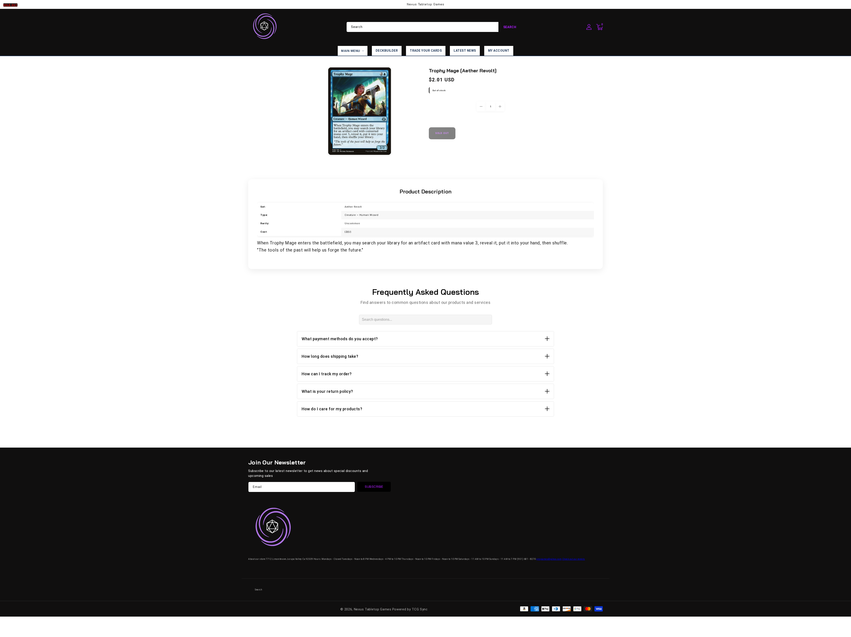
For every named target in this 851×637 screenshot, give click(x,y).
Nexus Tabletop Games (372, 609)
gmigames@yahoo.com (549, 559)
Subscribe (374, 487)
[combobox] (434, 27)
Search (509, 27)
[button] (599, 27)
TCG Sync (420, 609)
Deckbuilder (387, 50)
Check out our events (573, 559)
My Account (498, 50)
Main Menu (350, 51)
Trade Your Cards (426, 50)
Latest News (465, 50)
